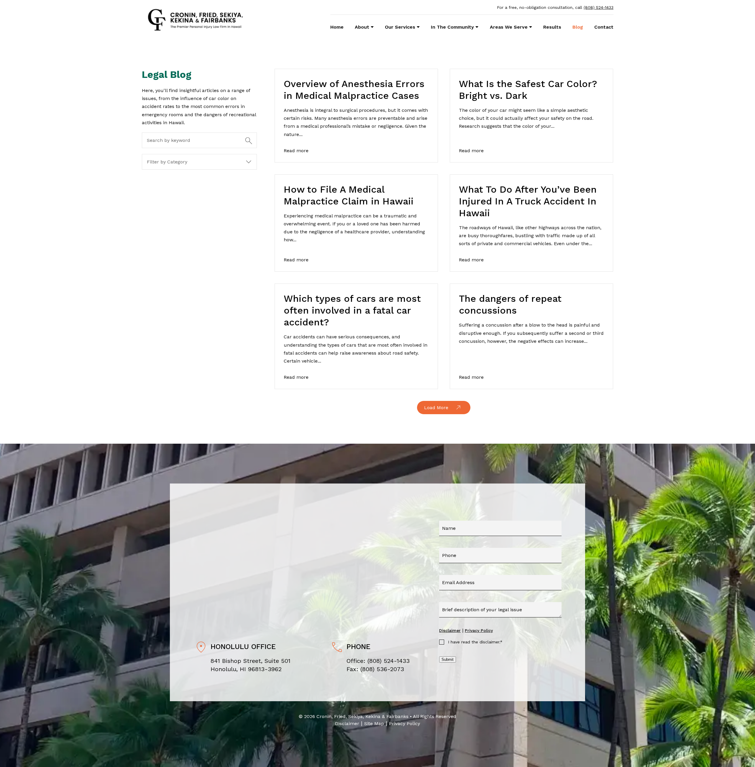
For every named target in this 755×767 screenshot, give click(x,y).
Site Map (374, 723)
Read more (296, 150)
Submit (447, 659)
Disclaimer (450, 630)
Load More (436, 407)
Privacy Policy (479, 630)
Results (552, 27)
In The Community (452, 27)
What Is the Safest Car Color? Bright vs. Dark (528, 89)
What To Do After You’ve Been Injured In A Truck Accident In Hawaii (528, 201)
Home (337, 27)
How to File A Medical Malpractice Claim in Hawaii (348, 195)
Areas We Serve (509, 27)
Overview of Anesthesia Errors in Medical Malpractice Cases (354, 89)
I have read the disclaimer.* (475, 642)
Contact (603, 27)
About (362, 27)
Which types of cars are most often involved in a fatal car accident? (352, 310)
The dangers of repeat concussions (510, 304)
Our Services (400, 27)
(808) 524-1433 (598, 7)
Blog (577, 27)
